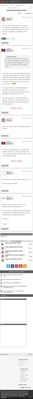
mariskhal (9, 15)
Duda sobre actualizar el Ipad (13, 220)
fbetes (8, 162)
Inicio (7, 1)
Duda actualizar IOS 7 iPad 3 (13, 204)
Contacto (22, 335)
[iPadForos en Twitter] (24, 227)
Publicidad (26, 335)
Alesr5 (8, 137)
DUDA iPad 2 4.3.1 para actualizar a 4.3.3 (16, 216)
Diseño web (13, 336)
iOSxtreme (23, 330)
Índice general (5, 290)
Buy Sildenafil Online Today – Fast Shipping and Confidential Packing (15, 248)
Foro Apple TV (21, 299)
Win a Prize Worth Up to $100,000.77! (12, 241)
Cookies (17, 335)
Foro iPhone (21, 297)
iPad (12, 5)
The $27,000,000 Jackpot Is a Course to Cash (13, 237)
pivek (8, 40)
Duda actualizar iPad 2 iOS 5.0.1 (14, 208)
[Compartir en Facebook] (4, 30)
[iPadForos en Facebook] (28, 227)
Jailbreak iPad (19, 5)
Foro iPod (22, 332)
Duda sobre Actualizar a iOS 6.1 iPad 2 (16, 212)
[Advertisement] (13, 272)
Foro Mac (20, 301)
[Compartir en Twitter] (9, 30)
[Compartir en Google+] (14, 30)
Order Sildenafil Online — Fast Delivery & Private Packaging (13, 253)
